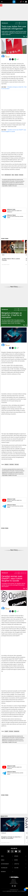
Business (16, 174)
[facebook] (10, 59)
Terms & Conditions (14, 883)
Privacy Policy (13, 882)
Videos (3, 254)
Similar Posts (4, 816)
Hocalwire (23, 891)
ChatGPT (6, 731)
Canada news (16, 731)
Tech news (21, 174)
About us (13, 879)
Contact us (13, 880)
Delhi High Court (8, 174)
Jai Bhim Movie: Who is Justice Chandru (11, 259)
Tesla (13, 174)
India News (12, 464)
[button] (2, 2)
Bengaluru (6, 464)
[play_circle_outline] (12, 246)
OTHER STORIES (4, 238)
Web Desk (7, 56)
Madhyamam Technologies (12, 891)
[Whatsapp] (15, 59)
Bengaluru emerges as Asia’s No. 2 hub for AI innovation (11, 315)
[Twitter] (13, 59)
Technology (4, 23)
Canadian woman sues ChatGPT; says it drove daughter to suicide (11, 578)
